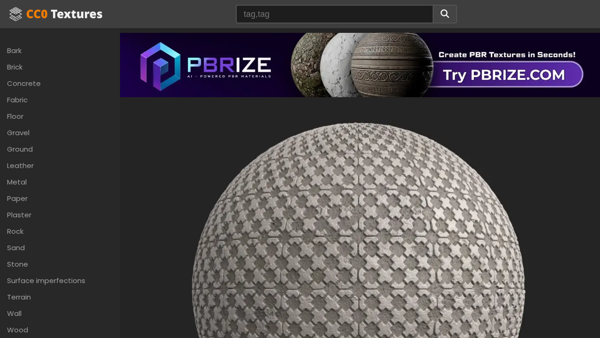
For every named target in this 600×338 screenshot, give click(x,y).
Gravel (18, 133)
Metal (17, 182)
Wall (14, 313)
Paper (17, 198)
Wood (17, 330)
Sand (16, 248)
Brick (14, 67)
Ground (20, 149)
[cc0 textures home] (55, 14)
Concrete (24, 83)
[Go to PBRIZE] (360, 64)
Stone (17, 264)
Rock (15, 231)
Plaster (19, 215)
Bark (14, 50)
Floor (15, 116)
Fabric (17, 100)
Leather (20, 165)
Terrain (19, 297)
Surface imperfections (46, 280)
